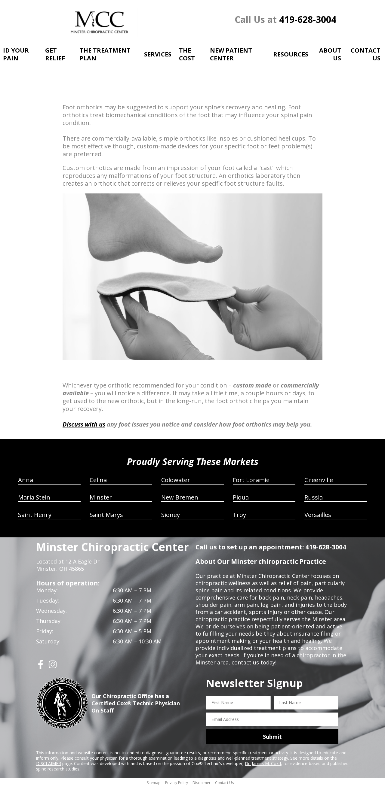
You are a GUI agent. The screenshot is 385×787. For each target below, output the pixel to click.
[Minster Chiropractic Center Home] (100, 22)
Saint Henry (34, 515)
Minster (101, 497)
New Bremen (179, 497)
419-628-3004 (307, 19)
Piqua (241, 497)
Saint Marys (106, 515)
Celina (98, 480)
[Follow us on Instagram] (52, 667)
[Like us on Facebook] (40, 667)
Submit (272, 736)
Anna (25, 480)
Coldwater (175, 480)
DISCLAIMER (48, 763)
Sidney (170, 515)
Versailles (317, 515)
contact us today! (254, 662)
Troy (239, 515)
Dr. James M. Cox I (263, 763)
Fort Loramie (251, 480)
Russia (313, 497)
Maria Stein (34, 497)
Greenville (318, 480)
